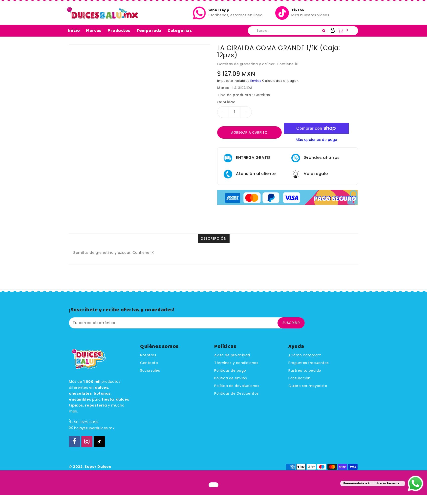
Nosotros (148, 355)
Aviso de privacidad (232, 355)
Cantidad (226, 102)
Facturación (299, 378)
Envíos (255, 81)
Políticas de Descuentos (236, 393)
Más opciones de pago (316, 139)
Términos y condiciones (236, 362)
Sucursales (150, 370)
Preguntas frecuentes (308, 362)
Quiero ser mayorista (307, 385)
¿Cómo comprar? (304, 355)
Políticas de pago (230, 370)
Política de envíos (230, 378)
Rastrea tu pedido (304, 370)
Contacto (149, 362)
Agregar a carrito (249, 132)
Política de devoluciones (236, 385)
